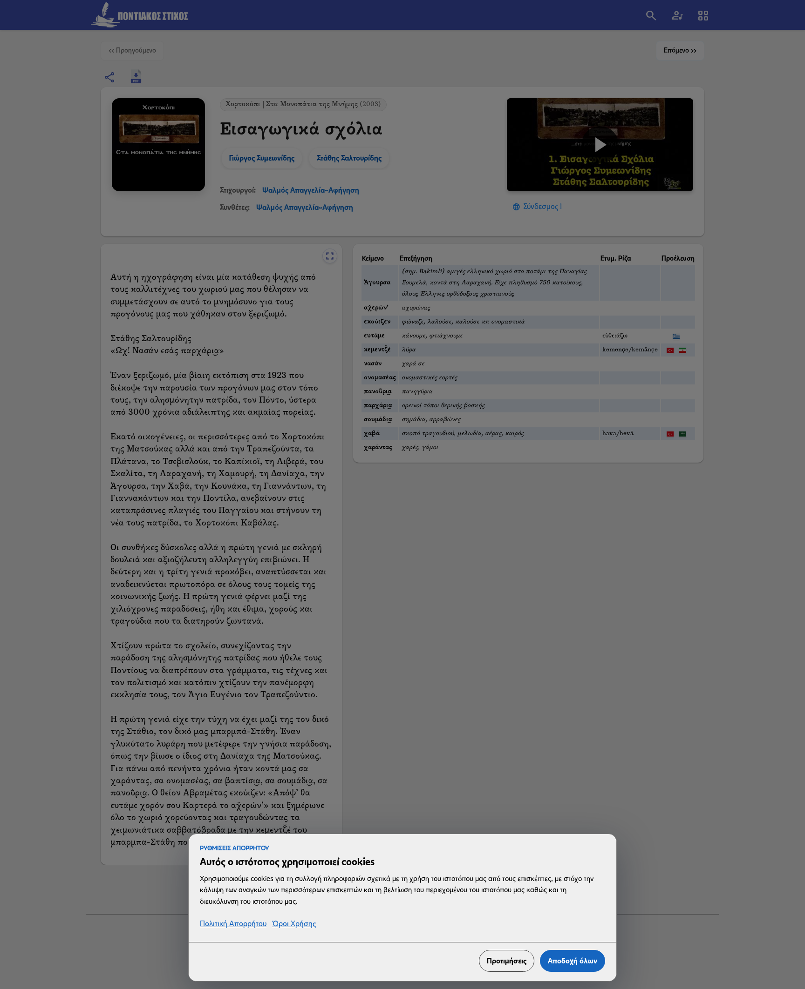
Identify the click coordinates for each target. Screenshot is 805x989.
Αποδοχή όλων (572, 960)
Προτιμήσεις (506, 960)
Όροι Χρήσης (294, 924)
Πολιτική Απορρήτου (233, 924)
